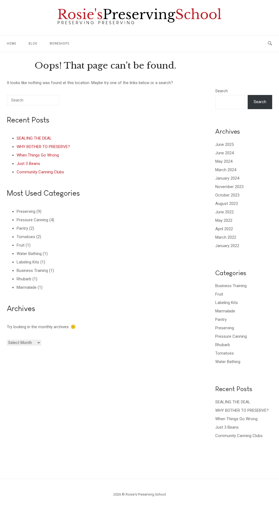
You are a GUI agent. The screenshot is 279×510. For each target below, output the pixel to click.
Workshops (59, 43)
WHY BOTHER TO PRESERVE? (43, 146)
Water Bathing (29, 253)
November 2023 (229, 186)
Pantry (22, 228)
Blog (33, 43)
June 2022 (224, 212)
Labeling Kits (28, 262)
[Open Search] (270, 43)
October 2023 (227, 195)
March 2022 (225, 237)
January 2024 (227, 178)
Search (221, 90)
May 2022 (223, 220)
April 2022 (224, 228)
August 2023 (226, 203)
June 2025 (224, 144)
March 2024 (225, 169)
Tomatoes (26, 236)
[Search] (47, 102)
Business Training (32, 270)
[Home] (139, 22)
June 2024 (224, 152)
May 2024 (223, 161)
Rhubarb (24, 278)
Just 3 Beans (28, 163)
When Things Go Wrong (38, 155)
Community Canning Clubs (40, 172)
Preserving (26, 211)
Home (11, 43)
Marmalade (27, 287)
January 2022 (227, 245)
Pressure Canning (32, 219)
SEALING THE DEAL (34, 138)
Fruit (21, 245)
